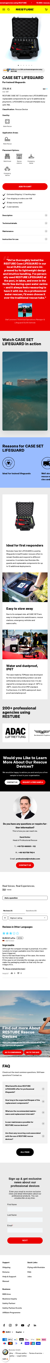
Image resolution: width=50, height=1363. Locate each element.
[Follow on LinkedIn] (35, 1325)
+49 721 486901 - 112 (26, 846)
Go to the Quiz (32, 1052)
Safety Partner (8, 1303)
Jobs (29, 1276)
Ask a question (11, 898)
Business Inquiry (9, 1298)
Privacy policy (21, 1353)
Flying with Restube (36, 1267)
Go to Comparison (13, 1052)
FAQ (29, 1272)
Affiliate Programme (11, 1312)
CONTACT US (25, 865)
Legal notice (22, 1356)
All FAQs (25, 1152)
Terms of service (35, 1353)
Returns (5, 1272)
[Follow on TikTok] (28, 1325)
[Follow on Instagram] (10, 1325)
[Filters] (5, 918)
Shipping (6, 1267)
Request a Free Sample (33, 782)
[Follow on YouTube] (22, 1325)
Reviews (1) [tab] (7, 910)
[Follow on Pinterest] (16, 1325)
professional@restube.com (28, 858)
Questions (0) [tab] (31, 910)
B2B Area (6, 1294)
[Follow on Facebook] (4, 1325)
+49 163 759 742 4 (26, 852)
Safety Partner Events (12, 1308)
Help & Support (9, 1276)
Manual (5, 1281)
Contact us (12, 782)
